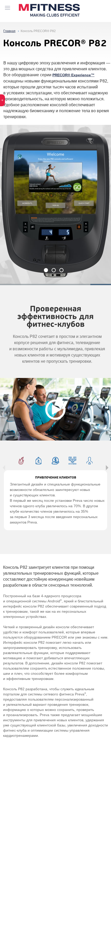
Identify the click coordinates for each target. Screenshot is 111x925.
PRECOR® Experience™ (73, 75)
